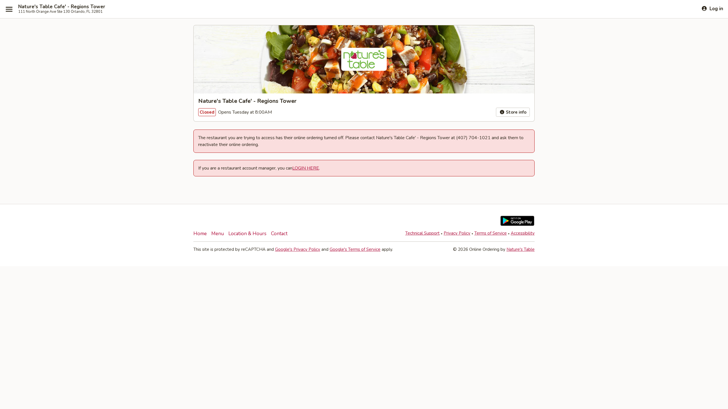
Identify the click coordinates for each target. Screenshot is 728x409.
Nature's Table (520, 249)
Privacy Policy (457, 233)
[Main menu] (9, 9)
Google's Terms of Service (355, 249)
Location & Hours (247, 233)
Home (200, 233)
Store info (515, 112)
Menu (217, 233)
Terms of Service (490, 233)
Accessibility (523, 233)
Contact (279, 233)
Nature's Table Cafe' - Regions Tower (61, 7)
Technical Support (422, 233)
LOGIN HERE (305, 168)
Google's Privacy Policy (297, 249)
